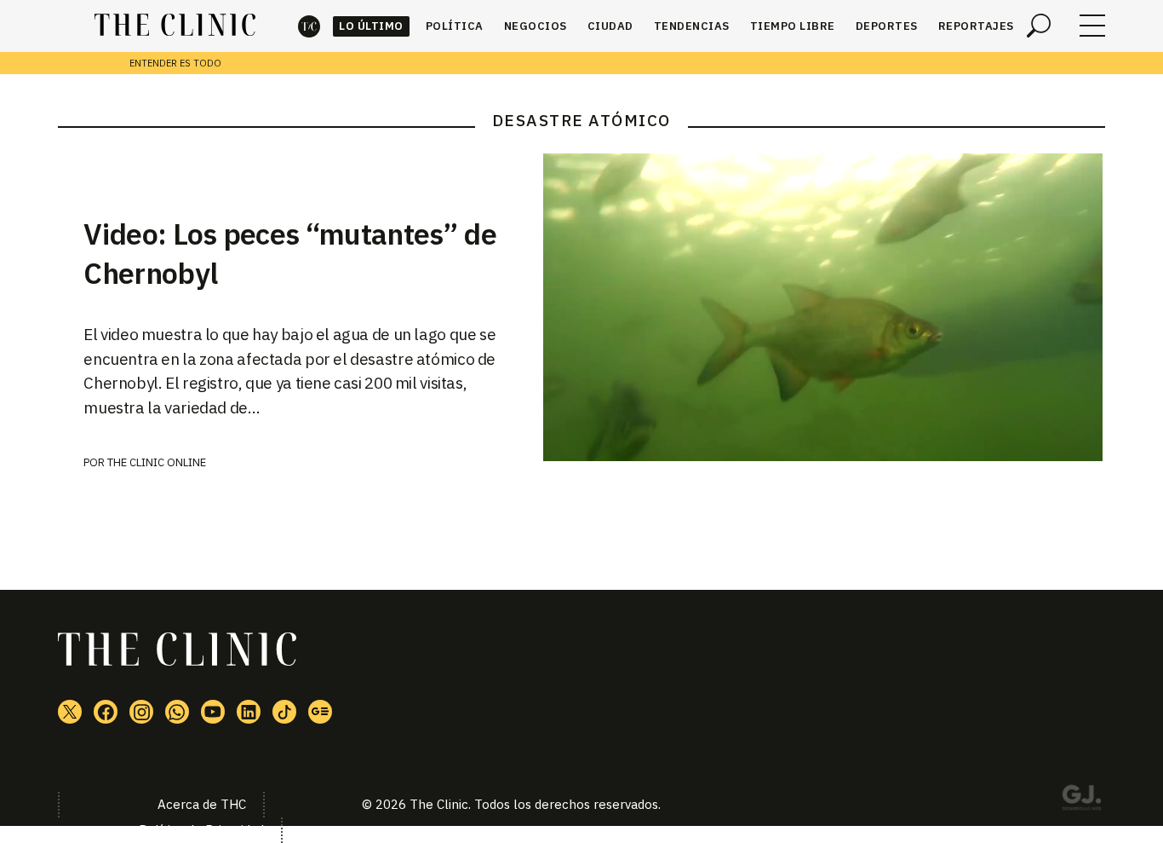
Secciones (1092, 25)
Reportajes (976, 26)
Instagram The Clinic (141, 712)
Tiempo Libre (792, 26)
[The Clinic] (175, 25)
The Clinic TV (213, 712)
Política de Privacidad (201, 830)
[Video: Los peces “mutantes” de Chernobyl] (824, 307)
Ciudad (610, 26)
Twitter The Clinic (70, 712)
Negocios (535, 26)
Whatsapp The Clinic (177, 712)
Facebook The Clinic (105, 712)
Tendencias (692, 26)
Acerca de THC (202, 804)
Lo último (371, 26)
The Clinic (309, 26)
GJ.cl (1081, 800)
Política (455, 26)
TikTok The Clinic (284, 712)
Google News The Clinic (320, 712)
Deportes (887, 26)
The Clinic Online (156, 462)
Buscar (1039, 26)
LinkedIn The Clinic (249, 712)
